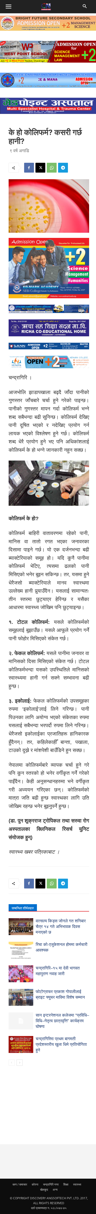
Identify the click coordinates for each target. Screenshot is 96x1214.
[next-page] (19, 1063)
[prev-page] (12, 1063)
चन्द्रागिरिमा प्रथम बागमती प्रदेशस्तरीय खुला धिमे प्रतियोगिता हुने (61, 1044)
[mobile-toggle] (8, 6)
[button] (85, 6)
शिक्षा (65, 1184)
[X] (40, 168)
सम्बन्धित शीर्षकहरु (23, 908)
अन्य (55, 1189)
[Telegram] (63, 168)
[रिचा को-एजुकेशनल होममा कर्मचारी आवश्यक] (21, 950)
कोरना (35, 1184)
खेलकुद (44, 1189)
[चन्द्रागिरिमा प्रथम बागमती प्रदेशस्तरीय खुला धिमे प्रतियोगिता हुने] (21, 1044)
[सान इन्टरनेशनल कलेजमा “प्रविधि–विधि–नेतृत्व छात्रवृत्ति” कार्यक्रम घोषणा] (21, 1020)
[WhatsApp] (52, 168)
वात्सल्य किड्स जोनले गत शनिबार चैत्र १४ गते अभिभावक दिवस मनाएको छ (61, 927)
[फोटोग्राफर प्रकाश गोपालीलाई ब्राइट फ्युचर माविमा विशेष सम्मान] (21, 997)
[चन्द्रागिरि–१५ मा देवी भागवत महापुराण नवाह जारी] (21, 973)
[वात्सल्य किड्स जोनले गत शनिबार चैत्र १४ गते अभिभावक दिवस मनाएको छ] (21, 926)
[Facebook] (29, 168)
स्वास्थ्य (77, 1184)
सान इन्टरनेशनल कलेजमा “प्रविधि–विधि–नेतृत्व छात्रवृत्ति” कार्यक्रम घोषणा (62, 1021)
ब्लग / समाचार (20, 1184)
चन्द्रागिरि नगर (51, 1184)
